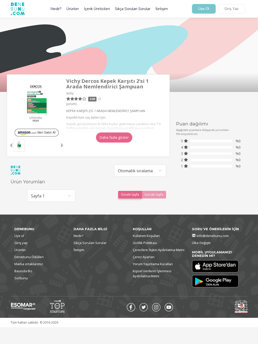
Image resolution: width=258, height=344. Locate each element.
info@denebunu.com (213, 235)
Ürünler (73, 8)
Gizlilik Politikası (145, 242)
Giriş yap (21, 242)
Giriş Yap (231, 9)
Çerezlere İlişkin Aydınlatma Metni (158, 250)
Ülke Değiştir (201, 242)
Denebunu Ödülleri (29, 257)
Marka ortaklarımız (28, 264)
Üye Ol (203, 9)
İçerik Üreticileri (97, 8)
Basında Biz (23, 271)
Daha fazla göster (114, 137)
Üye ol (19, 235)
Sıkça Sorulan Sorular (132, 8)
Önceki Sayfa (130, 194)
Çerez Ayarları (143, 257)
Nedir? (55, 8)
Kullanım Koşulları (146, 235)
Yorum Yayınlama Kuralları (153, 264)
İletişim (161, 8)
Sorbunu (21, 278)
